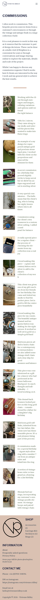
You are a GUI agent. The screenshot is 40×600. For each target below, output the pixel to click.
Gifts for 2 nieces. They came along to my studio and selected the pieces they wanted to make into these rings (27, 127)
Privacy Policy (8, 556)
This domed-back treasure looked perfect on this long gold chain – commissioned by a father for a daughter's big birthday (27, 407)
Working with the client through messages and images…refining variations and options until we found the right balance (27, 105)
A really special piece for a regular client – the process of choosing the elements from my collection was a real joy (27, 246)
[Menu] (37, 4)
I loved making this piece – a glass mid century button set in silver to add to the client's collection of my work (27, 269)
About (5, 550)
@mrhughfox (28, 559)
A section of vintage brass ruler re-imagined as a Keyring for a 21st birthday (26, 473)
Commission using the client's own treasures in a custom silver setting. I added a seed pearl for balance (27, 223)
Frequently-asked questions (14, 553)
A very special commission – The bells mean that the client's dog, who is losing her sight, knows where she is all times (27, 201)
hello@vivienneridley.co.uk (14, 591)
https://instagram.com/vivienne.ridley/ (19, 582)
